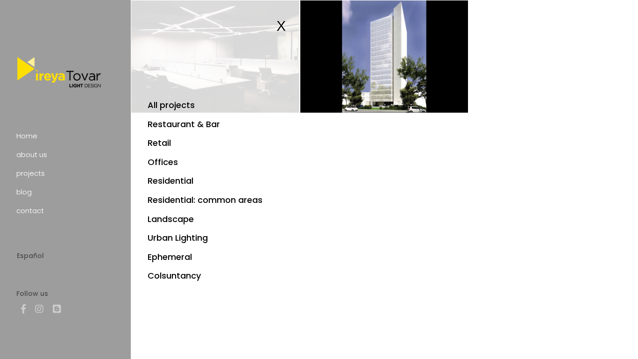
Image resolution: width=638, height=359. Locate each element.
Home (26, 136)
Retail (159, 143)
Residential (170, 181)
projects (30, 173)
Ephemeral (170, 257)
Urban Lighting (178, 238)
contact (30, 210)
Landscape (171, 219)
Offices (163, 162)
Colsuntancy (174, 275)
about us (31, 154)
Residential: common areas (205, 200)
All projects (171, 105)
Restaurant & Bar (184, 124)
